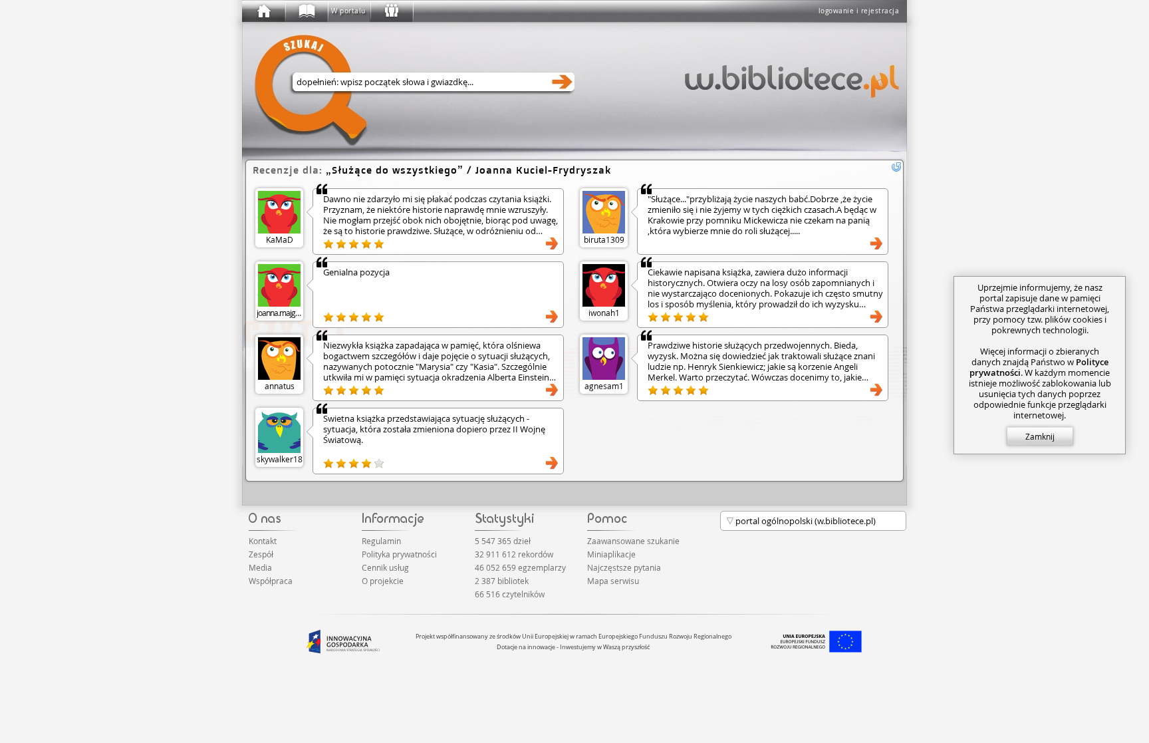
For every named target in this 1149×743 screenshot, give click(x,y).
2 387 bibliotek (502, 580)
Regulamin (381, 540)
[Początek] (263, 11)
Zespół (261, 554)
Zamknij (1040, 436)
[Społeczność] (391, 11)
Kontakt (263, 540)
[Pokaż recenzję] (552, 243)
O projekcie (383, 580)
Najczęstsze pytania (624, 567)
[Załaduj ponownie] (896, 167)
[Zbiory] (306, 11)
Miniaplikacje (611, 554)
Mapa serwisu (613, 580)
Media (260, 567)
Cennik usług (385, 567)
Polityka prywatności (399, 554)
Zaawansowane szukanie (633, 540)
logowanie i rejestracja (859, 11)
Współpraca (271, 580)
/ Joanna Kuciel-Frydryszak (471, 170)
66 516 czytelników (510, 594)
